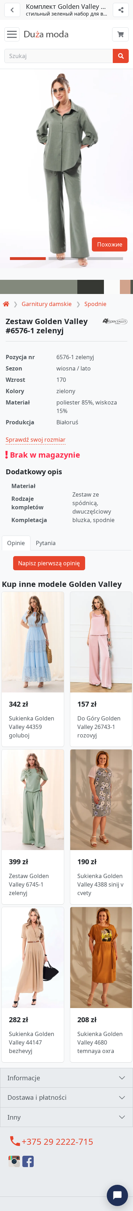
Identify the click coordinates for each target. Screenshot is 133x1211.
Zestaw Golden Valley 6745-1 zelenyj (29, 884)
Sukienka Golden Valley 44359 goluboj (31, 726)
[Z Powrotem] (12, 10)
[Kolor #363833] (90, 287)
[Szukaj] (121, 56)
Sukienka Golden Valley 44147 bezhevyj (31, 1042)
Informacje (23, 1078)
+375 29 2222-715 (57, 1141)
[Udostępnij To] (121, 10)
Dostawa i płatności (37, 1097)
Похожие (109, 244)
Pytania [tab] (46, 543)
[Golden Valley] (114, 321)
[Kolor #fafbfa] (112, 287)
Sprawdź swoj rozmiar (36, 439)
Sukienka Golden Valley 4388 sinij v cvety (100, 884)
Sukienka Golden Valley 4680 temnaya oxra (100, 1042)
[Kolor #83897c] (38, 287)
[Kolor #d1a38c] (125, 287)
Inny (14, 1117)
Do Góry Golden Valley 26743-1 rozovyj (99, 726)
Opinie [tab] (16, 543)
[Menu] (12, 34)
